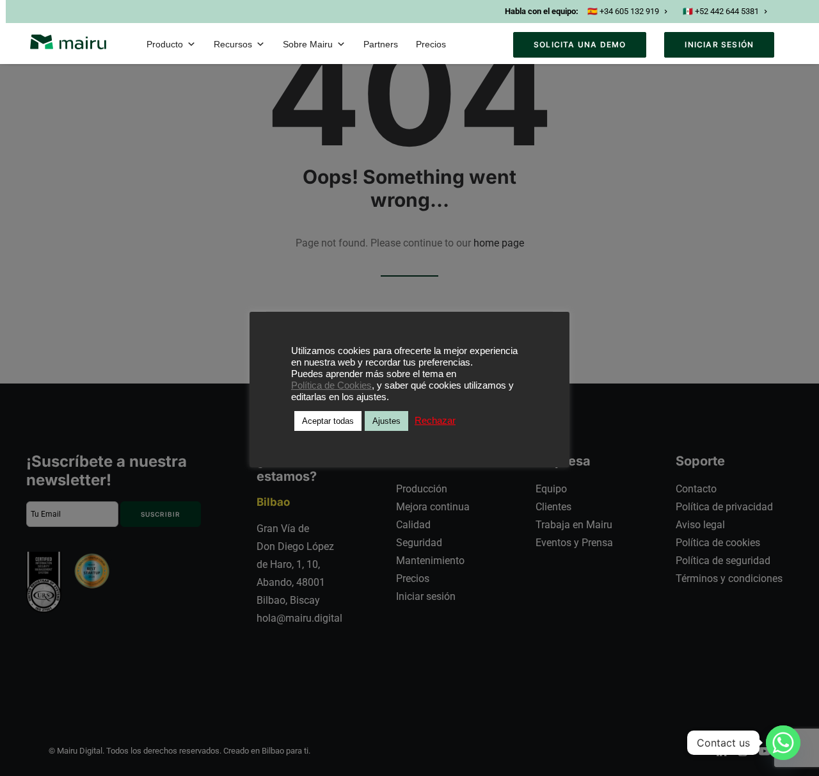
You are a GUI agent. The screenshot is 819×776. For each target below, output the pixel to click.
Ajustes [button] (386, 421)
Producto (165, 44)
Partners (380, 44)
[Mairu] (68, 42)
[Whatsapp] (783, 742)
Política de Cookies (331, 385)
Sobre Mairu (308, 44)
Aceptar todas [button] (328, 421)
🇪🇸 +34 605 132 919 (623, 11)
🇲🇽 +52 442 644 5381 (721, 11)
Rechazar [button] (435, 421)
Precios (431, 44)
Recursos (233, 44)
